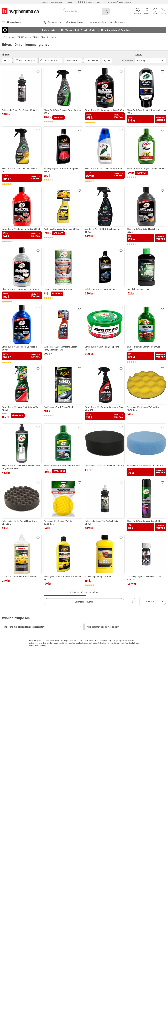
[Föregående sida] (135, 601)
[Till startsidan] (20, 11)
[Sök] (106, 11)
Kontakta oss (53, 22)
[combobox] (149, 601)
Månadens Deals (117, 22)
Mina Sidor (147, 13)
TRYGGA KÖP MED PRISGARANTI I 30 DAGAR (56, 2)
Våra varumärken (98, 22)
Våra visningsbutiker (75, 22)
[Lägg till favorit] (38, 72)
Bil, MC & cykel (24, 37)
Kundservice (137, 13)
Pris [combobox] (6, 60)
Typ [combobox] (105, 60)
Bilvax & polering (48, 37)
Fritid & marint (10, 37)
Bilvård (36, 37)
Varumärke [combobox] (90, 60)
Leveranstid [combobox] (71, 60)
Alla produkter (14, 22)
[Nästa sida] (162, 601)
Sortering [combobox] (141, 60)
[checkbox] (25, 60)
